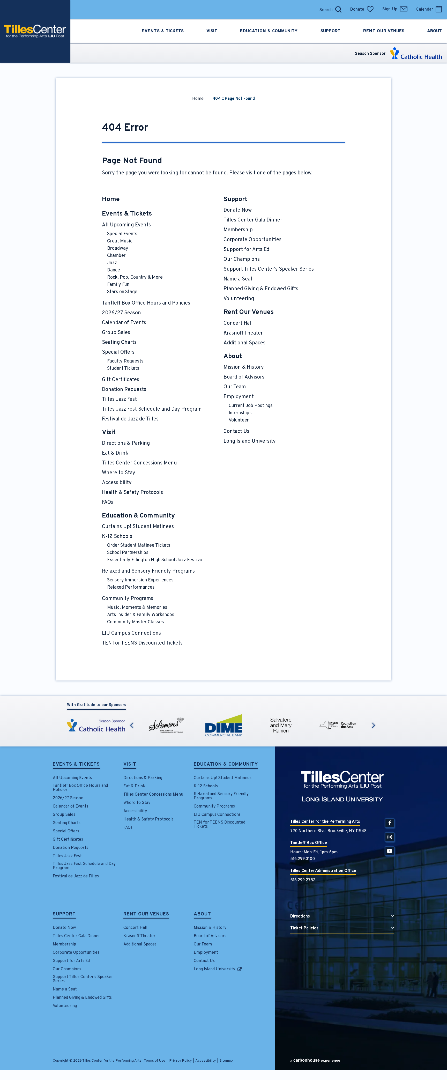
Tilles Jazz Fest (119, 399)
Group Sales (116, 332)
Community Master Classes (135, 622)
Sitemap (226, 1061)
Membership (238, 230)
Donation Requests (124, 389)
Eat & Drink (115, 453)
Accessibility (117, 482)
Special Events (122, 234)
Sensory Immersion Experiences (140, 580)
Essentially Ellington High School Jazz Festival (155, 560)
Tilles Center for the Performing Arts (35, 31)
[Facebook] (389, 823)
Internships (240, 413)
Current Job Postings (251, 406)
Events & (163, 31)
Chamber (116, 256)
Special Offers (118, 352)
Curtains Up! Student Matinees (138, 526)
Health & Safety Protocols (132, 492)
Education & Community (138, 516)
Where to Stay (118, 473)
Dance (113, 270)
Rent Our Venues (249, 312)
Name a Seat (238, 279)
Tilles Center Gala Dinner (253, 220)
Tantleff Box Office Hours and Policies (146, 303)
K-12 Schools (117, 536)
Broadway (117, 248)
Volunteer (239, 420)
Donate (357, 9)
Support (235, 199)
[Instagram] (389, 837)
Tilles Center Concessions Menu (139, 463)
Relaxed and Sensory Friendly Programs (148, 571)
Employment (239, 397)
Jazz (112, 263)
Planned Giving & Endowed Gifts (261, 289)
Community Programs (127, 598)
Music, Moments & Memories (137, 608)
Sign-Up (389, 9)
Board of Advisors (244, 377)
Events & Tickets (127, 214)
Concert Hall (238, 323)
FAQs (107, 502)
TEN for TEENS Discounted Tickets (142, 643)
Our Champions (242, 259)
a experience (315, 1060)
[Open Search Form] (338, 9)
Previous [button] (131, 725)
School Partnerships (127, 553)
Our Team (235, 387)
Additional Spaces (244, 343)
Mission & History (244, 367)
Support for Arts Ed (246, 249)
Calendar (424, 9)
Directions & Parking (126, 443)
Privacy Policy (180, 1061)
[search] (311, 9)
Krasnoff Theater (243, 333)
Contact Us (236, 431)
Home (198, 98)
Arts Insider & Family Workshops (140, 615)
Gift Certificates (120, 379)
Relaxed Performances (131, 587)
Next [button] (373, 725)
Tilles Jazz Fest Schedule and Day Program (152, 409)
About (233, 356)
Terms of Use (154, 1061)
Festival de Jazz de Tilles (130, 419)
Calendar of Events (124, 323)
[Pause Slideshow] (373, 713)
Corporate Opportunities (252, 239)
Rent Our (383, 31)
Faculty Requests (125, 361)
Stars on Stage (122, 292)
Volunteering (239, 298)
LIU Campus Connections (131, 633)
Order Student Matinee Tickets (138, 546)
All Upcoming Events (126, 225)
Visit (109, 432)
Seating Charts (119, 342)
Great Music (119, 241)
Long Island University (250, 441)
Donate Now (238, 210)
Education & (268, 31)
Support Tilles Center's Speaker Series (269, 269)
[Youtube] (389, 851)
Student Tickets (123, 369)
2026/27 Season (121, 313)
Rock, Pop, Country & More (135, 277)
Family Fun (118, 285)
